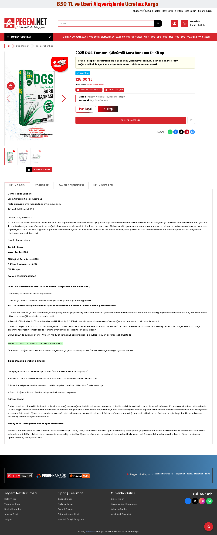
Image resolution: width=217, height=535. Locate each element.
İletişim (8, 519)
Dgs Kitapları (22, 45)
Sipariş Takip (205, 11)
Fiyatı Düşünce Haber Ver (91, 90)
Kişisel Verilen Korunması (124, 504)
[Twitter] (181, 132)
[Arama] (158, 23)
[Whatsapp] (170, 132)
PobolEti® (90, 531)
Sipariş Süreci (65, 498)
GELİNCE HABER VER (131, 120)
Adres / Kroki (11, 514)
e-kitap (179, 11)
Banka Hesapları (12, 509)
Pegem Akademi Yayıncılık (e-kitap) (106, 96)
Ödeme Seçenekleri (68, 514)
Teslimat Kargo (65, 504)
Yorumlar (42, 185)
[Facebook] (175, 132)
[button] (8, 98)
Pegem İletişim (140, 474)
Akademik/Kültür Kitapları (146, 11)
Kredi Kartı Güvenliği (121, 514)
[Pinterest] (186, 132)
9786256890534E (95, 84)
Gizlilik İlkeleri (117, 498)
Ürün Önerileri (103, 185)
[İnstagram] (202, 501)
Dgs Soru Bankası (44, 45)
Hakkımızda (10, 498)
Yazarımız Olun (12, 504)
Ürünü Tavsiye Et (116, 90)
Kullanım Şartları (119, 509)
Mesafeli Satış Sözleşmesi (71, 519)
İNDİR (39, 169)
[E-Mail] (192, 132)
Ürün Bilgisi (17, 185)
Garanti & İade (65, 509)
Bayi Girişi (168, 11)
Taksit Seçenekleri (71, 185)
